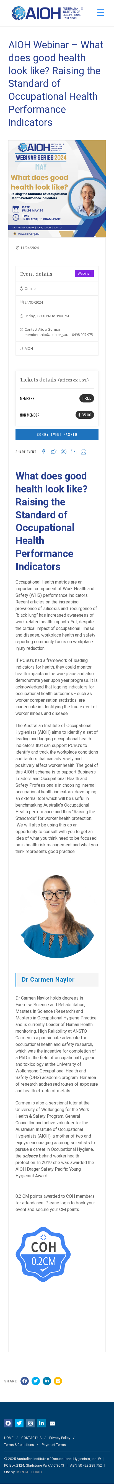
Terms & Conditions (19, 1445)
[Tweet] (36, 1381)
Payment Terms (54, 1445)
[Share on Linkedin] (47, 1381)
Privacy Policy (59, 1438)
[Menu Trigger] (100, 12)
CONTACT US (31, 1438)
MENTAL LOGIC (29, 1472)
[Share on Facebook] (24, 1381)
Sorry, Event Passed (57, 434)
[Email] (58, 1381)
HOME (9, 1438)
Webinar (84, 273)
